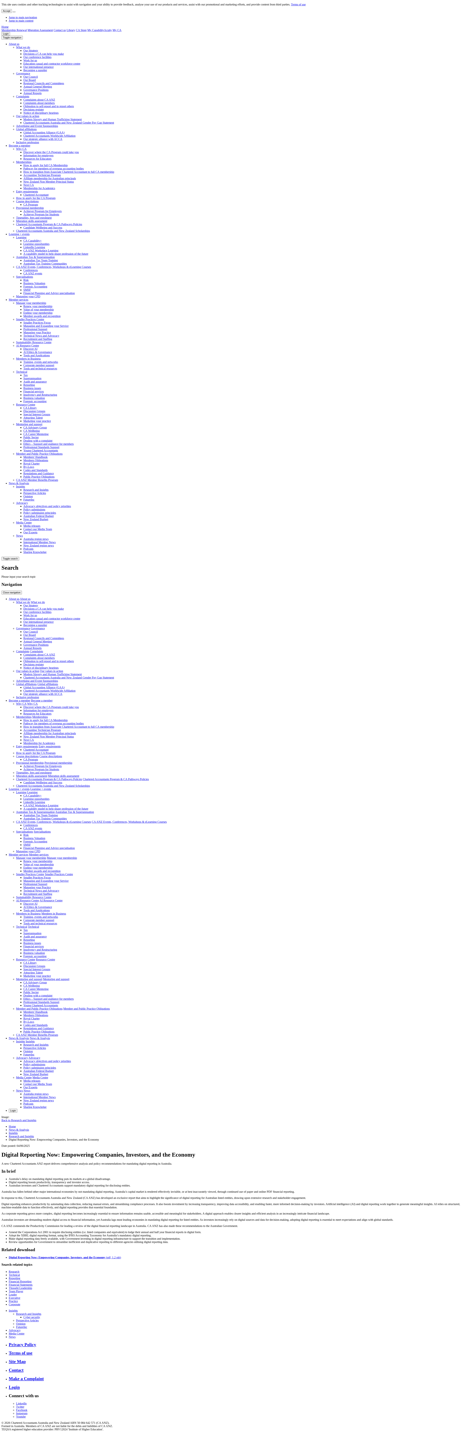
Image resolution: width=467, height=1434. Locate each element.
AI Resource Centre (27, 345)
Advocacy (22, 502)
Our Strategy (30, 50)
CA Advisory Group (35, 427)
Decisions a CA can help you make (43, 53)
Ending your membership (38, 312)
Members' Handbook (35, 457)
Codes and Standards (35, 470)
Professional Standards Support (41, 447)
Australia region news (36, 539)
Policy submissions (34, 509)
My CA (117, 30)
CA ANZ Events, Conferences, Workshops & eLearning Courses (53, 266)
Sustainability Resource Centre (33, 342)
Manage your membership (31, 303)
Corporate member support (38, 365)
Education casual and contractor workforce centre (51, 63)
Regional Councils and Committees (43, 83)
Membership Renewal (14, 30)
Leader (13, 1294)
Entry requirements (27, 191)
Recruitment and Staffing (37, 339)
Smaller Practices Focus (37, 322)
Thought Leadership (20, 1288)
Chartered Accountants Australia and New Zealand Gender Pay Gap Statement (68, 122)
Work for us (30, 60)
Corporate (14, 1304)
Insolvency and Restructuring (40, 394)
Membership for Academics (39, 188)
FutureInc (28, 499)
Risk (26, 280)
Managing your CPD (28, 296)
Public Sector (31, 437)
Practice (13, 1301)
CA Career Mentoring (36, 434)
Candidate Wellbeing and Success (42, 227)
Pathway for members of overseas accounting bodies (53, 168)
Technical (21, 371)
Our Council (30, 76)
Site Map (17, 1361)
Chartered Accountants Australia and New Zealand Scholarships (53, 230)
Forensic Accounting (35, 286)
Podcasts (28, 548)
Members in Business (28, 358)
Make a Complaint (26, 1378)
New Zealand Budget (35, 519)
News (19, 535)
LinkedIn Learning (34, 247)
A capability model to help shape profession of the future (55, 253)
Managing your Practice (37, 332)
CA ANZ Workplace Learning (40, 250)
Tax (25, 375)
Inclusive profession (27, 142)
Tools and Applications (36, 355)
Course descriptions (27, 201)
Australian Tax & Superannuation (35, 257)
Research (14, 1271)
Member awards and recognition (42, 316)
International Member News (39, 542)
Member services (18, 299)
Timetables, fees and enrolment (34, 217)
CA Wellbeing (31, 430)
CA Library (30, 407)
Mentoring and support (29, 424)
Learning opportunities (36, 243)
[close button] (14, 11)
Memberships (24, 162)
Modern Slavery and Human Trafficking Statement (52, 119)
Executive (14, 1297)
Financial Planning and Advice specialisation (49, 293)
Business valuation (34, 398)
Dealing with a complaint (37, 440)
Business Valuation (34, 283)
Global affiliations (26, 129)
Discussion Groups (34, 411)
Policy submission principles (39, 512)
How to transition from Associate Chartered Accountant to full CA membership (68, 171)
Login (6, 33)
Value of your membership (38, 309)
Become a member (19, 145)
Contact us (60, 30)
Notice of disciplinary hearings (41, 112)
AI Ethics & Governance (37, 352)
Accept (6, 11)
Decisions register (33, 109)
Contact (16, 1370)
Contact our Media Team (37, 529)
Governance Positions (36, 89)
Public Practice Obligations (39, 476)
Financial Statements (20, 1284)
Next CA (28, 184)
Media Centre (24, 522)
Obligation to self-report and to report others (48, 106)
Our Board (29, 80)
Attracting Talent (33, 417)
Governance (23, 73)
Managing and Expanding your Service (46, 325)
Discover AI (30, 348)
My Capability (95, 30)
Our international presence (38, 66)
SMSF (27, 289)
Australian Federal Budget (38, 516)
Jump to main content (21, 20)
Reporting (29, 384)
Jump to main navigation (23, 17)
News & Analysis (19, 483)
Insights (20, 486)
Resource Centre (25, 404)
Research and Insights (36, 489)
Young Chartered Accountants (40, 450)
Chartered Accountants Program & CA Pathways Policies (49, 224)
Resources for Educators (37, 158)
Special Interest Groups (36, 414)
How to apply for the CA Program (35, 198)
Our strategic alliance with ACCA (42, 139)
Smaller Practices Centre (30, 319)
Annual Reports (32, 93)
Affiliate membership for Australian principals (49, 178)
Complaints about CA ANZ (39, 99)
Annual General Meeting (37, 86)
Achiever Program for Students (41, 214)
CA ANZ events (32, 273)
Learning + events (19, 234)
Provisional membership (30, 207)
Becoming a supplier (35, 70)
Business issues (32, 388)
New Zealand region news (38, 545)
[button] (12, 38)
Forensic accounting (35, 401)
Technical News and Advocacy (41, 335)
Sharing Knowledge (35, 552)
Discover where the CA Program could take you (51, 152)
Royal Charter (31, 463)
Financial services (33, 391)
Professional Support (35, 329)
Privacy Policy (22, 1344)
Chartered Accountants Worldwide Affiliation (49, 135)
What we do (23, 47)
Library (71, 30)
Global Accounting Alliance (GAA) (44, 132)
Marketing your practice (37, 421)
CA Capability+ (32, 240)
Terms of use (298, 4)
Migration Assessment (40, 30)
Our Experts (30, 532)
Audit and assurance (35, 381)
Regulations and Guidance (38, 473)
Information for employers (38, 155)
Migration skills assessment (31, 221)
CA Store (81, 30)
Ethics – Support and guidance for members (48, 443)
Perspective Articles (34, 493)
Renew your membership (37, 306)
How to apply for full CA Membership (45, 165)
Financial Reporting (20, 1281)
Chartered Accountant (36, 194)
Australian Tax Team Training (40, 260)
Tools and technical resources (40, 368)
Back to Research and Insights (18, 1120)
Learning (21, 237)
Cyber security (31, 1317)
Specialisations (24, 276)
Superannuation (32, 378)
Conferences (30, 270)
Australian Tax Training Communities (45, 263)
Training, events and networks (40, 362)
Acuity (108, 30)
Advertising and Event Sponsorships (37, 125)
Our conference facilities (37, 57)
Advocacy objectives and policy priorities (47, 506)
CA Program (30, 204)
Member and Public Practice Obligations (39, 453)
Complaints (22, 96)
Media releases (31, 525)
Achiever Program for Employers (42, 211)
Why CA (21, 148)
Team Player (16, 1291)
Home (5, 26)
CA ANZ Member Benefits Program (37, 480)
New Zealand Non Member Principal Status (48, 181)
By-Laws (28, 466)
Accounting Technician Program (42, 175)
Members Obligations (35, 460)
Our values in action (27, 116)
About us (14, 44)
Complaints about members (39, 103)
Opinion (28, 496)
